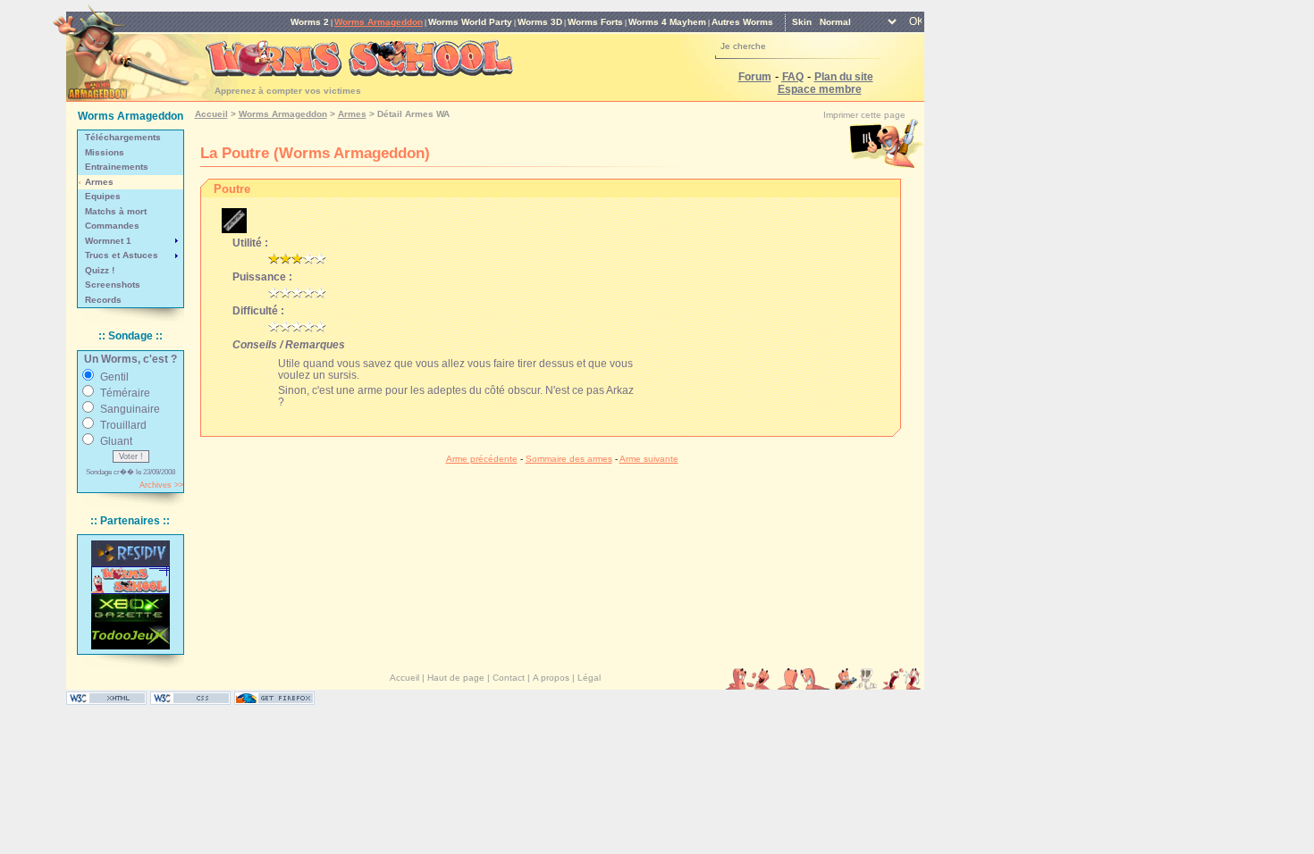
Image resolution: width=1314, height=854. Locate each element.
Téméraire (125, 392)
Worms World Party (470, 22)
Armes (99, 182)
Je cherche (743, 46)
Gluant (116, 441)
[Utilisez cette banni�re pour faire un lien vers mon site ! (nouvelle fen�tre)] (130, 580)
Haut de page (455, 677)
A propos (551, 677)
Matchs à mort (116, 211)
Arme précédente (482, 459)
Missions (104, 152)
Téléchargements (123, 137)
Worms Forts (595, 22)
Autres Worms (742, 22)
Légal (589, 677)
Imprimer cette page (864, 115)
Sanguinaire (130, 408)
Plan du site (843, 76)
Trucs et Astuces (121, 255)
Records (103, 300)
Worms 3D (540, 22)
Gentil (114, 376)
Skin (802, 22)
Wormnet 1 (108, 241)
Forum (754, 76)
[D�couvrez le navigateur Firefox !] (274, 700)
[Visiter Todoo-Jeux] (130, 635)
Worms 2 (310, 22)
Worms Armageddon (378, 22)
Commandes (112, 225)
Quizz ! (99, 270)
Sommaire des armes (569, 459)
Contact (509, 677)
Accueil (211, 114)
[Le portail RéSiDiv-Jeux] (130, 553)
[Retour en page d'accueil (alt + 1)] (121, 46)
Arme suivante (648, 459)
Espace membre (820, 89)
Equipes (103, 196)
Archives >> (161, 485)
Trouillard (123, 425)
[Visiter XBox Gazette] (130, 608)
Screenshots (112, 284)
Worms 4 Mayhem (667, 22)
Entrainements (116, 167)
